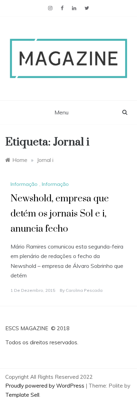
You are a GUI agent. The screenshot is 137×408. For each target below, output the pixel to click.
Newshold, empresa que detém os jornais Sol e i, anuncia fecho (60, 214)
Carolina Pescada (84, 290)
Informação (24, 184)
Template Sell (22, 394)
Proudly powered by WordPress (45, 385)
